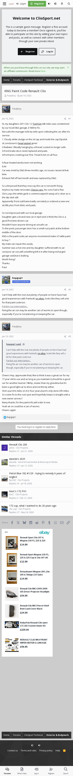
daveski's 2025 (17, 458)
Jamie (11, 447)
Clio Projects (22, 447)
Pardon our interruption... (15, 306)
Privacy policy (45, 750)
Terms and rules (28, 750)
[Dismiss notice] (67, 68)
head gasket (24, 143)
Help (58, 750)
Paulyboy (11, 95)
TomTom (37, 123)
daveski (12, 462)
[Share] (65, 119)
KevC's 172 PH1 (17, 491)
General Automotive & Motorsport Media (38, 462)
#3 (69, 336)
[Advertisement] (36, 694)
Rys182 (12, 480)
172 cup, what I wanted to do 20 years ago (32, 505)
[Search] (68, 3)
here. (43, 71)
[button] (55, 3)
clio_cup (13, 508)
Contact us (12, 750)
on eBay (40, 298)
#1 (69, 118)
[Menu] (4, 4)
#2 (69, 289)
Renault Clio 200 (18, 444)
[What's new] (62, 3)
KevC (11, 494)
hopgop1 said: (13, 344)
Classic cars (37, 189)
